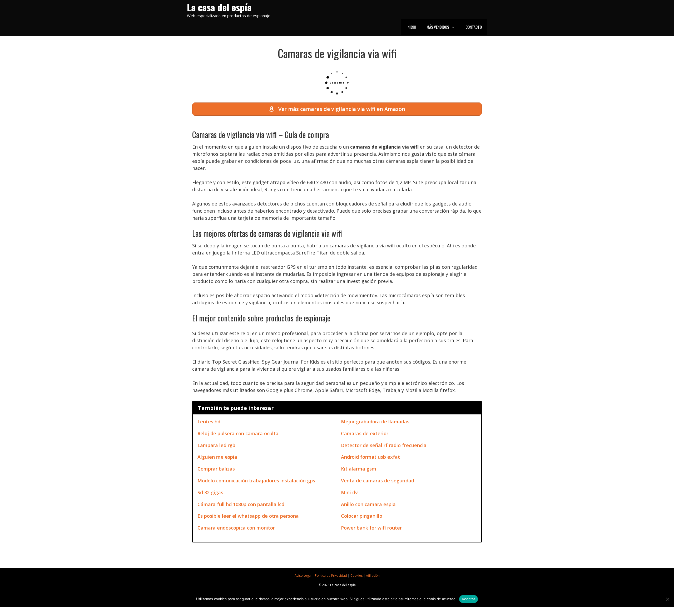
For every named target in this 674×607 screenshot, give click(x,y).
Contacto (473, 27)
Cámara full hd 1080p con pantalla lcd (240, 504)
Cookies (356, 575)
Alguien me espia (217, 457)
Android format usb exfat (370, 457)
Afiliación (373, 575)
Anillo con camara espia (368, 504)
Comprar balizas (216, 469)
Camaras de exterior (364, 433)
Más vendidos (438, 27)
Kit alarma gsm (358, 469)
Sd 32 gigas (210, 492)
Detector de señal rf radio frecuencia (384, 445)
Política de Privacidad (331, 575)
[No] (667, 599)
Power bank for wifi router (371, 528)
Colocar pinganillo (361, 516)
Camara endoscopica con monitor (236, 528)
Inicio (411, 27)
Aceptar (468, 599)
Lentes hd (208, 421)
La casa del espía (219, 7)
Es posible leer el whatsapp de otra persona (248, 516)
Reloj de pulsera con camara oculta (238, 433)
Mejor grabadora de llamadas (375, 421)
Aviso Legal (303, 575)
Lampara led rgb (216, 445)
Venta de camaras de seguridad (377, 480)
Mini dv (349, 492)
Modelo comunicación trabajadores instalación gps (256, 480)
